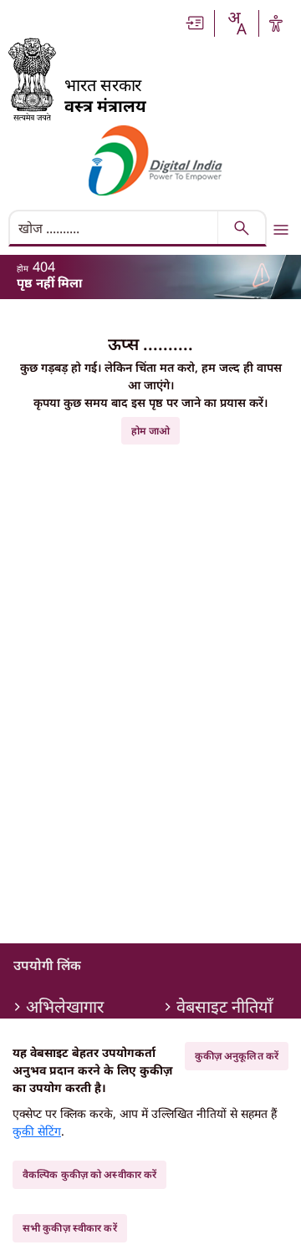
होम (22, 268)
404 (44, 266)
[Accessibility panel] (276, 23)
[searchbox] (115, 228)
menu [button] (281, 230)
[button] (196, 23)
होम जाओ (151, 431)
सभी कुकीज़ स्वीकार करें (70, 1228)
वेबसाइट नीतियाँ (224, 1006)
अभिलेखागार (65, 1006)
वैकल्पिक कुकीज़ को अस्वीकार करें (89, 1174)
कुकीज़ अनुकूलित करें (236, 1056)
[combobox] (236, 23)
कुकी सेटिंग (37, 1131)
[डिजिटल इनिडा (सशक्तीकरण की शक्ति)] (155, 160)
